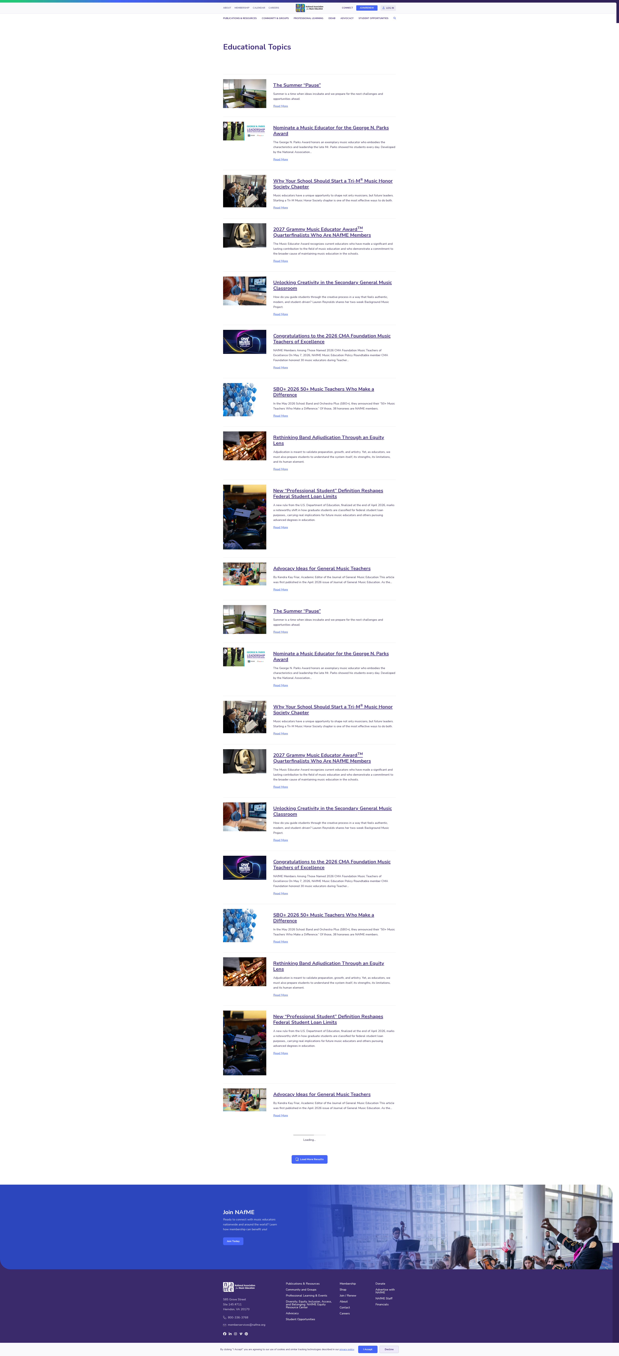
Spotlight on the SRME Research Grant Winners (327, 1232)
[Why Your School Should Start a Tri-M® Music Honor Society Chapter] (244, 191)
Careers (274, 8)
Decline (389, 1349)
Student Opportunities (373, 18)
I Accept (368, 1349)
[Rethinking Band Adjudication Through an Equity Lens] (244, 446)
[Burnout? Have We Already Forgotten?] (244, 1194)
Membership (242, 8)
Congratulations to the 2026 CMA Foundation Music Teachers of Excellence (332, 339)
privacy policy (346, 1349)
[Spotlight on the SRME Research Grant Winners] (244, 1237)
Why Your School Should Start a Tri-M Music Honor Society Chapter (333, 184)
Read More (280, 106)
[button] (394, 18)
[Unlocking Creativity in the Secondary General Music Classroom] (244, 291)
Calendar (259, 8)
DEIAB (332, 18)
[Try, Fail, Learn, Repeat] (244, 1145)
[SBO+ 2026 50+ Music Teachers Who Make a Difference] (244, 399)
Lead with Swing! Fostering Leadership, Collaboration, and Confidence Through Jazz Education (334, 1340)
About (227, 8)
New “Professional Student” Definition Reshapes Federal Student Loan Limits (328, 493)
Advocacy (347, 18)
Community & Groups (275, 18)
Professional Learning (308, 18)
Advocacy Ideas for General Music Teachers (322, 568)
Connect (347, 8)
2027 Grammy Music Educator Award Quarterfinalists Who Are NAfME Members (322, 232)
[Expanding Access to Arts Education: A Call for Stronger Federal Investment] (244, 1288)
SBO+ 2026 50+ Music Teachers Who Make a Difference (323, 392)
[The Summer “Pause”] (244, 93)
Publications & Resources (240, 18)
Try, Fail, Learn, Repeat (298, 1137)
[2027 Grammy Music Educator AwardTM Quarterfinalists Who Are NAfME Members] (244, 235)
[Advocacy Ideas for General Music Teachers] (244, 574)
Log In (390, 8)
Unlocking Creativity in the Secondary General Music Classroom (332, 285)
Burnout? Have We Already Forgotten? (316, 1184)
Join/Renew (367, 8)
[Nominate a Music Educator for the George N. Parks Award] (244, 131)
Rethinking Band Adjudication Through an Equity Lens (328, 440)
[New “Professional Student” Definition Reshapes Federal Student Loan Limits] (244, 517)
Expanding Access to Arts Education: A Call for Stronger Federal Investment (326, 1287)
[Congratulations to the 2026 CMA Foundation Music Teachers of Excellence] (244, 342)
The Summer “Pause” (297, 85)
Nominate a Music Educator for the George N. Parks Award (331, 130)
